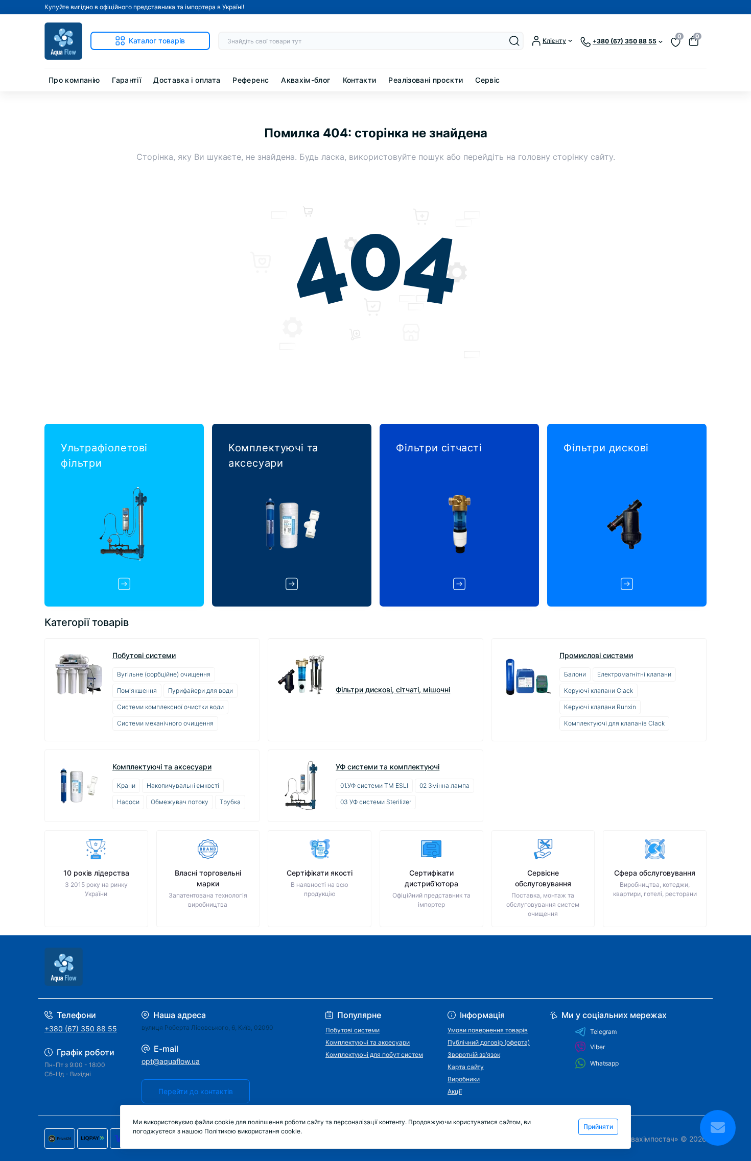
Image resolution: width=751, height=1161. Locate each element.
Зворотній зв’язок (474, 1054)
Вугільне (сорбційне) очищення (163, 674)
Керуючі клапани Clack (598, 690)
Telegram (603, 1031)
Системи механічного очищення (165, 723)
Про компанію (74, 80)
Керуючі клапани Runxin (600, 707)
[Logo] (63, 41)
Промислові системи (596, 655)
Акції (455, 1091)
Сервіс (487, 80)
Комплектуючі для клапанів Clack (614, 723)
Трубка (230, 802)
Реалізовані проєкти (425, 80)
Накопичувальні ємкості (183, 785)
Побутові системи (144, 655)
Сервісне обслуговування (543, 878)
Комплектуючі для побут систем (374, 1054)
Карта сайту (466, 1067)
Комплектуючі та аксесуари (162, 766)
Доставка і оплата (186, 80)
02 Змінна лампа (444, 785)
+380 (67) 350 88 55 (80, 1028)
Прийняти (598, 1126)
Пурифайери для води (200, 690)
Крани (126, 785)
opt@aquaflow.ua (171, 1061)
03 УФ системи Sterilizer (375, 802)
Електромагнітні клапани (634, 674)
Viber (597, 1047)
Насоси (128, 802)
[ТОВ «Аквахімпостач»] (206, 967)
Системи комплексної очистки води (170, 707)
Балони (575, 674)
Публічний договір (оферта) (489, 1042)
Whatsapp (604, 1063)
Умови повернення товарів (488, 1030)
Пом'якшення (137, 690)
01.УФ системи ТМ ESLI (374, 785)
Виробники (464, 1079)
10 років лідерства (96, 872)
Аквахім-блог (305, 80)
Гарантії (126, 80)
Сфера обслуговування (654, 872)
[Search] (514, 41)
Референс (250, 80)
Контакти (360, 80)
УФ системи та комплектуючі (387, 766)
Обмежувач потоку (179, 802)
